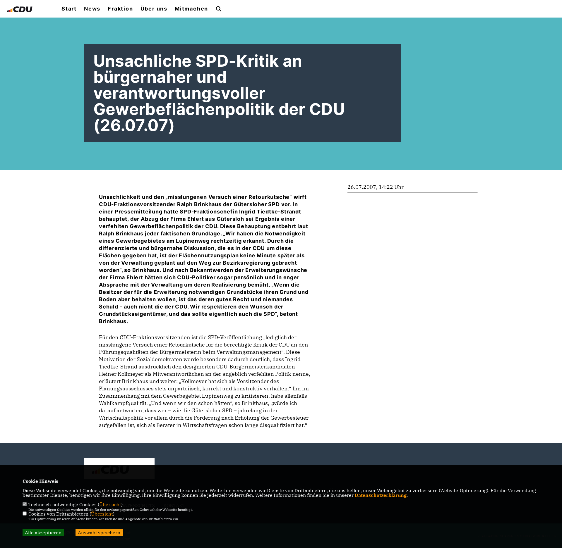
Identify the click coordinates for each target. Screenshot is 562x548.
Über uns (153, 8)
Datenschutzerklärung (381, 495)
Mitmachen (191, 8)
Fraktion (120, 8)
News (92, 8)
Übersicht (110, 504)
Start (69, 8)
